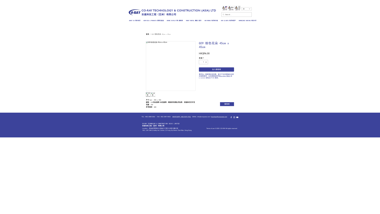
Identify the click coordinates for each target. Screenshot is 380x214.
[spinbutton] (203, 62)
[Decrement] (200, 62)
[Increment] (206, 62)
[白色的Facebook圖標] (231, 117)
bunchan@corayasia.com (219, 117)
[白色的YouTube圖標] (237, 117)
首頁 (147, 34)
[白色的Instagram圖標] (234, 117)
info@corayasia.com (203, 117)
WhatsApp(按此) (225, 76)
